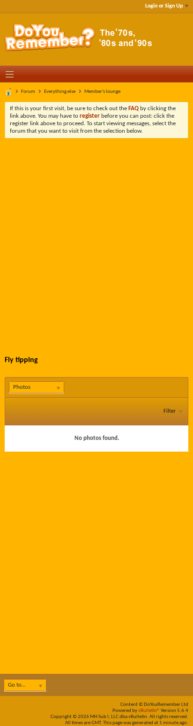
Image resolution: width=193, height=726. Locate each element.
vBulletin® (149, 710)
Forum (28, 91)
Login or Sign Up (164, 6)
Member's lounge (102, 91)
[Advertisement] (96, 239)
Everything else (59, 91)
